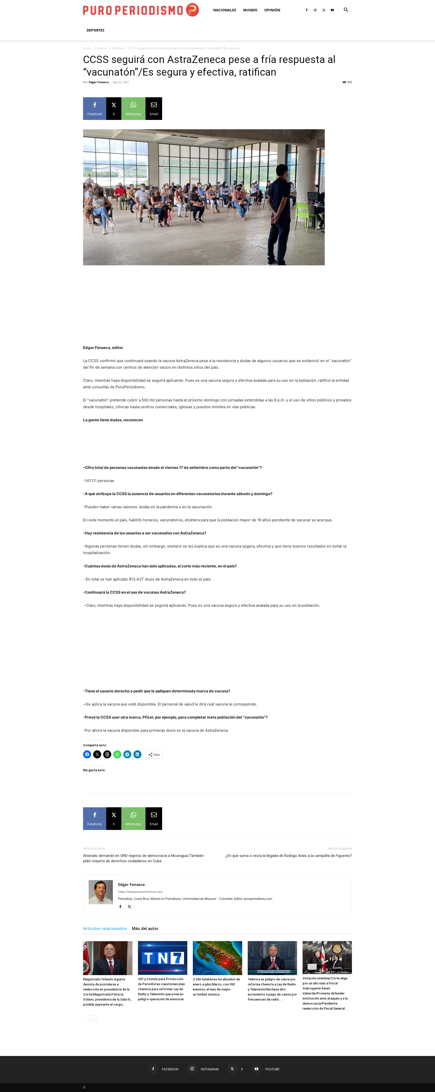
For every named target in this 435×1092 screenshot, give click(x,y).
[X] (324, 10)
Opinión (272, 10)
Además (118, 48)
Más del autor (145, 928)
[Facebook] (306, 10)
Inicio (86, 48)
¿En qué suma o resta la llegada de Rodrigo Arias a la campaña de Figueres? (288, 855)
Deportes (95, 30)
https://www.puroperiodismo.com (140, 891)
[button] (346, 10)
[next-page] (94, 1018)
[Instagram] (315, 10)
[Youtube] (332, 10)
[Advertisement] (217, 307)
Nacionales (224, 10)
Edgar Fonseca (99, 82)
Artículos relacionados (105, 928)
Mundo (250, 10)
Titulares (101, 48)
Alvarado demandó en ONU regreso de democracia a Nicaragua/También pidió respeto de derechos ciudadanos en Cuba (143, 858)
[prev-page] (86, 1018)
